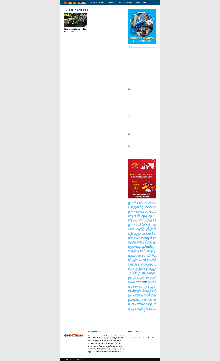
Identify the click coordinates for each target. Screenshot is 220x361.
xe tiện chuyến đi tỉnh (147, 214)
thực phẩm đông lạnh (145, 273)
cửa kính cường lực (136, 267)
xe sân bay (134, 285)
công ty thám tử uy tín (146, 227)
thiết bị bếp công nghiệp (143, 256)
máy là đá (150, 311)
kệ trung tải (137, 238)
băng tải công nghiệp (137, 250)
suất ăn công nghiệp (147, 290)
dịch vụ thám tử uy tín (136, 219)
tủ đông (148, 233)
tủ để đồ (152, 238)
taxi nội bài (144, 282)
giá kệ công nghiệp (150, 250)
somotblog (66, 31)
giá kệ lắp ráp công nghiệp (136, 251)
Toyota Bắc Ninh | (133, 273)
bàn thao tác (147, 236)
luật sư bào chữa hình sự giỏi (138, 220)
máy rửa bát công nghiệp (138, 234)
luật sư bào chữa (146, 280)
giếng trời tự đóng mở (138, 268)
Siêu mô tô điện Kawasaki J (75, 29)
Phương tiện (111, 2)
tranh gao (149, 201)
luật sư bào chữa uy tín (137, 211)
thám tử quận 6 (135, 207)
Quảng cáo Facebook (137, 271)
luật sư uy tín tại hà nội (136, 221)
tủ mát (146, 309)
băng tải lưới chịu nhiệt (141, 240)
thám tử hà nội (95, 342)
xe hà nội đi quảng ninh (138, 287)
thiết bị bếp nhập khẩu (142, 274)
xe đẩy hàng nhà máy (142, 237)
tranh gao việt (137, 209)
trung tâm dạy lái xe (136, 289)
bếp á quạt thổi (144, 311)
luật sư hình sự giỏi (144, 210)
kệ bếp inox (135, 260)
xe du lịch (141, 285)
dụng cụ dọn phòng (143, 307)
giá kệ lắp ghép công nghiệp (141, 242)
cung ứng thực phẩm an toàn (139, 293)
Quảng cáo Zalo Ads (134, 272)
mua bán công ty (137, 205)
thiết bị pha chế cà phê (144, 262)
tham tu (101, 342)
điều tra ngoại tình (138, 225)
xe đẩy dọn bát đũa (138, 308)
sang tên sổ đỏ (137, 280)
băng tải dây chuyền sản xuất (139, 241)
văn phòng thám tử (142, 216)
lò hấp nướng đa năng (144, 255)
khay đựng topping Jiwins (140, 302)
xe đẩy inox (108, 346)
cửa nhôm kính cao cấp (138, 265)
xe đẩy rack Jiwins (145, 300)
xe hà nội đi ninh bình (138, 286)
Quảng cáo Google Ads (148, 272)
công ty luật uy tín (145, 207)
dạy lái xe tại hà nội (116, 346)
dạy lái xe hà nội (146, 289)
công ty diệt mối (148, 223)
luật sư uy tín (148, 205)
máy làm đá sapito (115, 348)
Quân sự (120, 2)
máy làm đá (149, 234)
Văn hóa (137, 2)
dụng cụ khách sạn (148, 306)
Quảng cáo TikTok (150, 271)
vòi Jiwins (136, 294)
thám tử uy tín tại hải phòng (140, 278)
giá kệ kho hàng (143, 243)
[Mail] (139, 337)
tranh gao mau (146, 209)
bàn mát (142, 233)
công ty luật (147, 202)
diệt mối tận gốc (137, 223)
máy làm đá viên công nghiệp (142, 259)
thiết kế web (140, 202)
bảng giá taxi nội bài (136, 284)
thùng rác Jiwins (144, 294)
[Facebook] (129, 337)
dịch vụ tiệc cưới (142, 291)
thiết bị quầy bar (143, 260)
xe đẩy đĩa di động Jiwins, (145, 299)
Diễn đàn (145, 2)
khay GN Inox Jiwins (137, 304)
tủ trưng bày (140, 232)
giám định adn (140, 203)
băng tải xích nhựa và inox (138, 247)
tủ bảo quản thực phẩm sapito (109, 349)
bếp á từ (135, 309)
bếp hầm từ (135, 311)
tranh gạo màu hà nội (137, 206)
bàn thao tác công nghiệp (143, 245)
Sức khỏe (128, 2)
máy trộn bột (135, 233)
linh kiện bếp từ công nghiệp (142, 305)
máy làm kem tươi (138, 236)
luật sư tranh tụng (135, 214)
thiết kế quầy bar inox (141, 264)
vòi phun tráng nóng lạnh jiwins (144, 298)
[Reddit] (143, 337)
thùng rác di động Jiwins (140, 296)
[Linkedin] (134, 337)
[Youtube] (153, 337)
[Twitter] (148, 337)
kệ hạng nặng (145, 238)
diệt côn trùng (132, 201)
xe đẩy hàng (149, 281)
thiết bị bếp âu (150, 230)
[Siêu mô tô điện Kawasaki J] (78, 20)
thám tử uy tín (141, 218)
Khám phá (101, 2)
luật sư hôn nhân (100, 335)
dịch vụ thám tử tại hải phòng (142, 276)
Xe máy (66, 26)
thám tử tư (142, 230)
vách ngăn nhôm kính (138, 269)
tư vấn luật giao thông (96, 338)
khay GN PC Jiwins (148, 304)
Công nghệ (92, 2)
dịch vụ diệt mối (141, 201)
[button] (154, 3)
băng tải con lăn (136, 249)
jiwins (151, 293)
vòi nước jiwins (135, 295)
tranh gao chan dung (141, 229)
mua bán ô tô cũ (108, 342)
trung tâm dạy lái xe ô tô (104, 348)
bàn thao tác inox (115, 340)
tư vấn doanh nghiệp (139, 281)
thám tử (133, 202)
